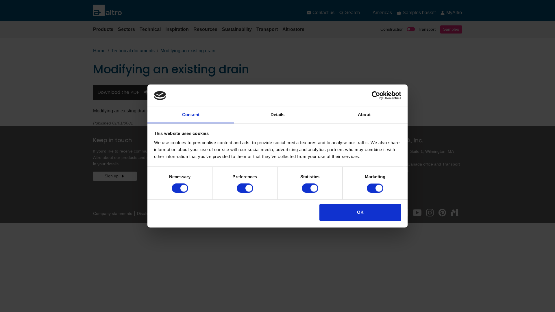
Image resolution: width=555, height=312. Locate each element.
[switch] (245, 188)
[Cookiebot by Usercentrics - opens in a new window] (376, 95)
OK (360, 212)
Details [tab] (278, 114)
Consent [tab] (190, 114)
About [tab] (364, 114)
